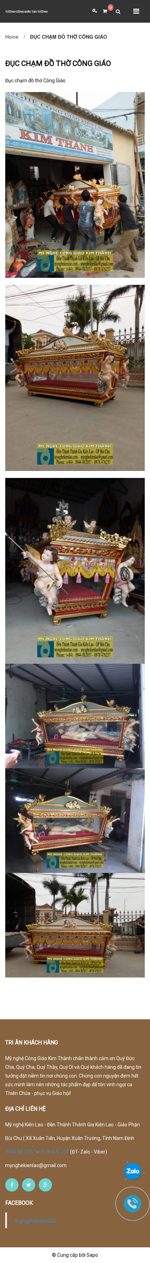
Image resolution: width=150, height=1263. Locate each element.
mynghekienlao (35, 1220)
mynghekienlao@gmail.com (36, 1165)
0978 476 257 (54, 1152)
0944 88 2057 (20, 1152)
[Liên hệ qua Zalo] (133, 1171)
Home (11, 36)
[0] (102, 11)
